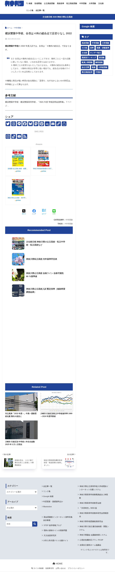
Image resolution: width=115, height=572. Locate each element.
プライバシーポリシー (76, 568)
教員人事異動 (87, 62)
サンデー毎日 (95, 53)
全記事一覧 (40, 10)
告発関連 (38, 3)
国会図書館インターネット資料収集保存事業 (57, 518)
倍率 (92, 48)
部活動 (101, 58)
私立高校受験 (71, 3)
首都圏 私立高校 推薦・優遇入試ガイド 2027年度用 (18, 168)
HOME (59, 563)
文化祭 (101, 3)
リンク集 (29, 10)
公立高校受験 (49, 3)
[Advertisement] (39, 317)
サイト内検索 (38, 568)
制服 (93, 67)
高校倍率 (60, 3)
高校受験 (85, 43)
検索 (30, 3)
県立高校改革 (87, 72)
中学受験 (83, 3)
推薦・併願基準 (103, 48)
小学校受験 (102, 67)
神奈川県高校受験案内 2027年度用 (43, 168)
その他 (84, 48)
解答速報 (99, 62)
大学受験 (92, 3)
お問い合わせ (61, 568)
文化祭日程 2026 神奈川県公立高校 (58, 17)
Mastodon (47, 507)
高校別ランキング (89, 58)
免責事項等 (49, 568)
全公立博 (85, 67)
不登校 (98, 72)
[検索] (34, 524)
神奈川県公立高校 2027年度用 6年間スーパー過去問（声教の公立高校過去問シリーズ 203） (18, 198)
